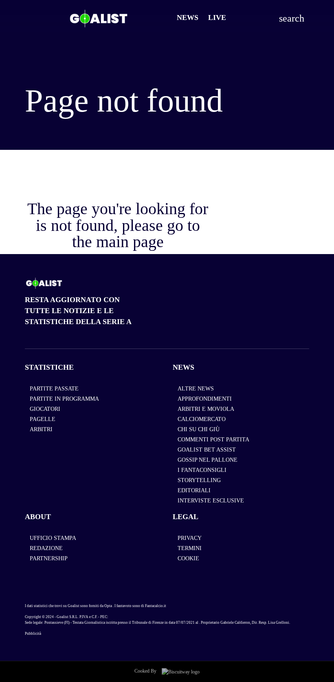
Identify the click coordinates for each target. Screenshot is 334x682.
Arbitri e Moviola (206, 409)
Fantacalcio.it (155, 606)
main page (130, 241)
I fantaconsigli (202, 470)
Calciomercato (202, 419)
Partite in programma (64, 399)
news (183, 367)
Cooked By (146, 671)
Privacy (190, 538)
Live (217, 17)
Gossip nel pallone (207, 460)
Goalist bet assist (207, 450)
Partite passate (54, 389)
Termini (190, 548)
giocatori (45, 409)
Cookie (188, 558)
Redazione (46, 548)
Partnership (49, 558)
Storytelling (199, 480)
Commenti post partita (213, 439)
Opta (108, 606)
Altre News (196, 389)
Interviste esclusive (211, 501)
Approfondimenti (205, 399)
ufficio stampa (53, 538)
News (187, 17)
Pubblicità (33, 634)
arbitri (41, 429)
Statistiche (49, 367)
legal (185, 517)
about (38, 517)
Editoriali (194, 490)
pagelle (42, 419)
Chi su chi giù (199, 429)
